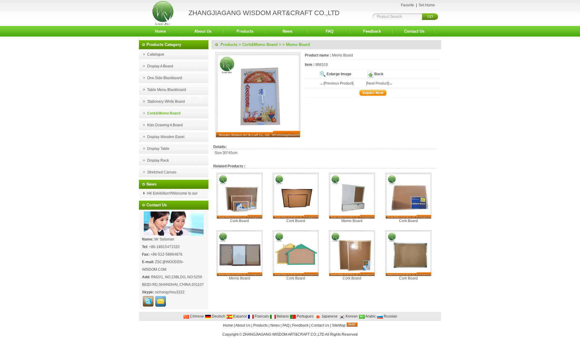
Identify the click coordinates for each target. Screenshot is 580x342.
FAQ (330, 31)
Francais (261, 316)
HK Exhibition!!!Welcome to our (172, 193)
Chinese (196, 316)
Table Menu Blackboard (166, 90)
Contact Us (414, 31)
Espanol (239, 316)
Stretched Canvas (161, 172)
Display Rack (158, 160)
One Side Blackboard (164, 78)
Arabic (370, 316)
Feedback (372, 31)
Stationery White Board (166, 101)
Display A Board (160, 66)
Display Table (158, 149)
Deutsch (218, 316)
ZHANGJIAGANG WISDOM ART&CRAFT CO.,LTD (283, 334)
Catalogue (155, 54)
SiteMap (339, 325)
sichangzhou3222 (170, 292)
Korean (351, 316)
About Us (202, 31)
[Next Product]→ (379, 83)
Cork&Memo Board (260, 44)
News (287, 31)
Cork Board (239, 221)
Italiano (282, 316)
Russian (390, 316)
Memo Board (351, 221)
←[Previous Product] (336, 83)
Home (160, 31)
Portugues (305, 316)
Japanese (329, 316)
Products (245, 31)
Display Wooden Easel (166, 137)
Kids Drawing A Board (165, 125)
